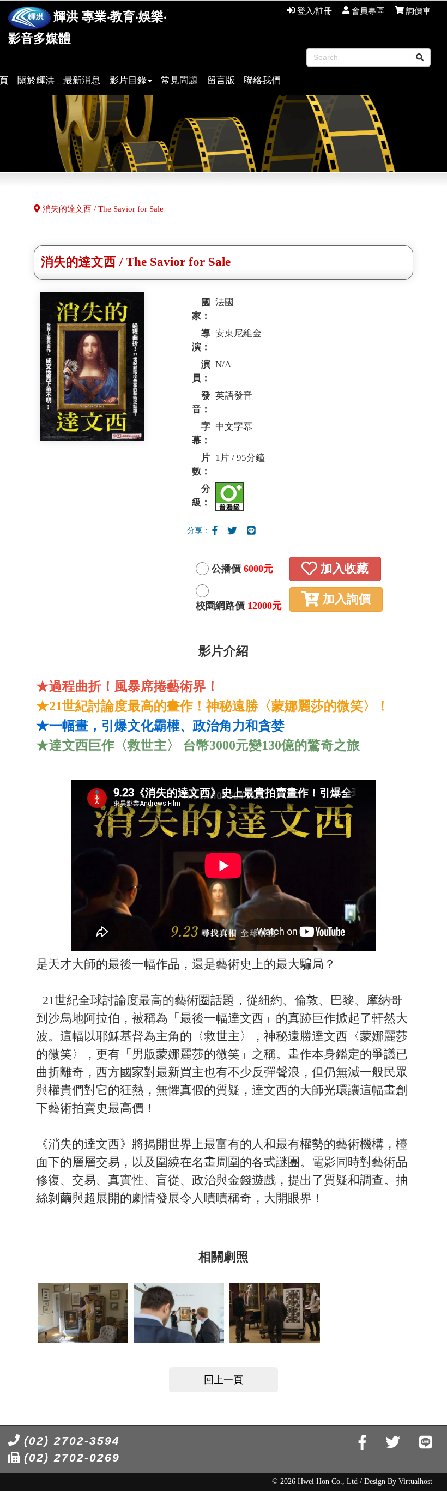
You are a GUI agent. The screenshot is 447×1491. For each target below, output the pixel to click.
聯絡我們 (262, 80)
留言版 (221, 80)
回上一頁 (223, 1379)
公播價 (242, 568)
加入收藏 (343, 568)
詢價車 (417, 11)
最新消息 (81, 80)
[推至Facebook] (215, 531)
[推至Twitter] (232, 531)
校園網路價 (239, 605)
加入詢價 (345, 599)
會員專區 (366, 11)
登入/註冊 (313, 11)
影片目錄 (128, 80)
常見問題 (179, 80)
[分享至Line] (251, 531)
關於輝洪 (36, 80)
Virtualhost (415, 1481)
